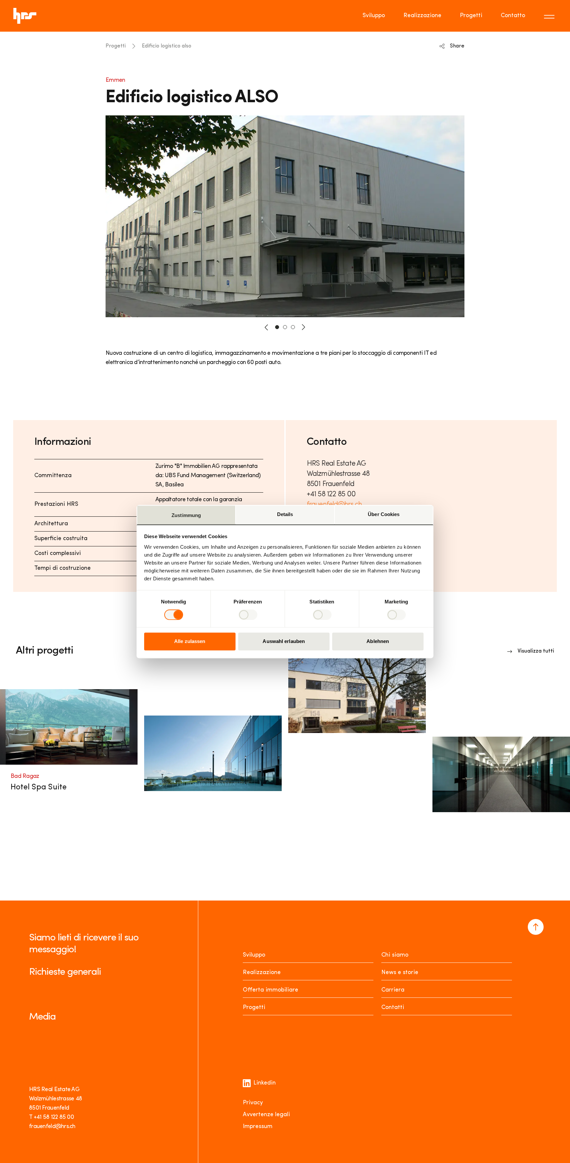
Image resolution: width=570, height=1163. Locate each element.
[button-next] (303, 327)
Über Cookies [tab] (383, 514)
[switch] (247, 614)
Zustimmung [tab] (186, 515)
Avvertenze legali (266, 1115)
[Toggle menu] (550, 15)
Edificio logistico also (166, 46)
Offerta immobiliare (270, 990)
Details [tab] (285, 514)
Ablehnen (377, 641)
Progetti (471, 16)
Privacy (253, 1103)
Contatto (513, 16)
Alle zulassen (189, 641)
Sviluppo (374, 16)
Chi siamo (394, 955)
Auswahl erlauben (284, 641)
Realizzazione (422, 16)
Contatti (392, 1008)
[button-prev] (266, 327)
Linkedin (264, 1083)
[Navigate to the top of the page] (536, 927)
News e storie (399, 973)
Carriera (392, 990)
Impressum (257, 1127)
